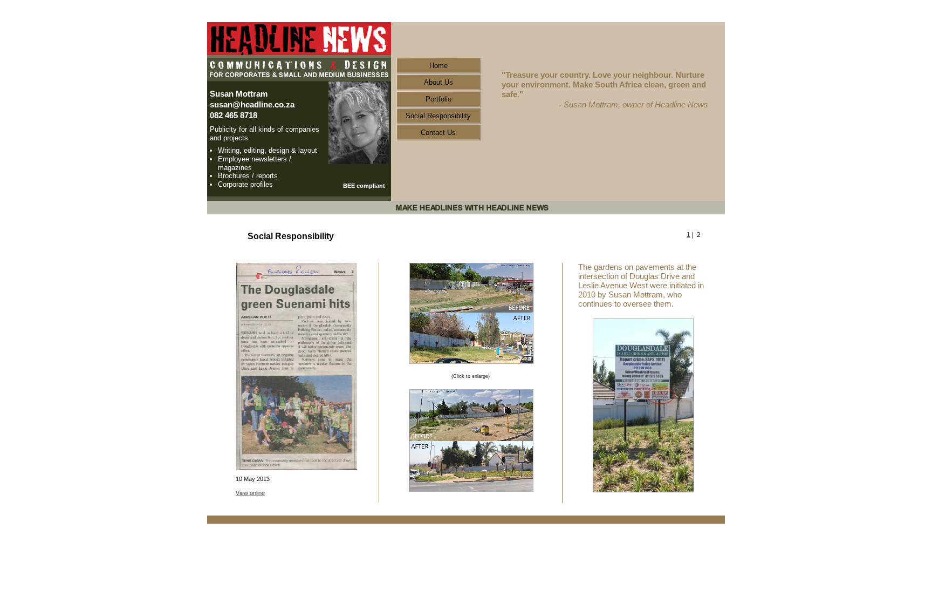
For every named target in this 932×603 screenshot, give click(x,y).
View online (250, 493)
